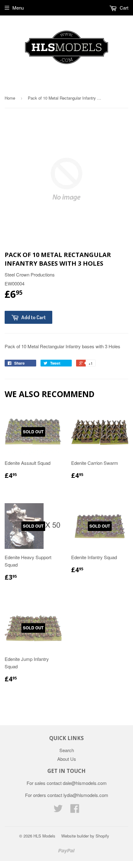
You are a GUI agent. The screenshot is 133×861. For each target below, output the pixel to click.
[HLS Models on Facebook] (74, 810)
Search (66, 750)
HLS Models (44, 836)
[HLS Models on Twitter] (58, 810)
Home (10, 98)
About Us (66, 759)
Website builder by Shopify (85, 836)
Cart (123, 7)
